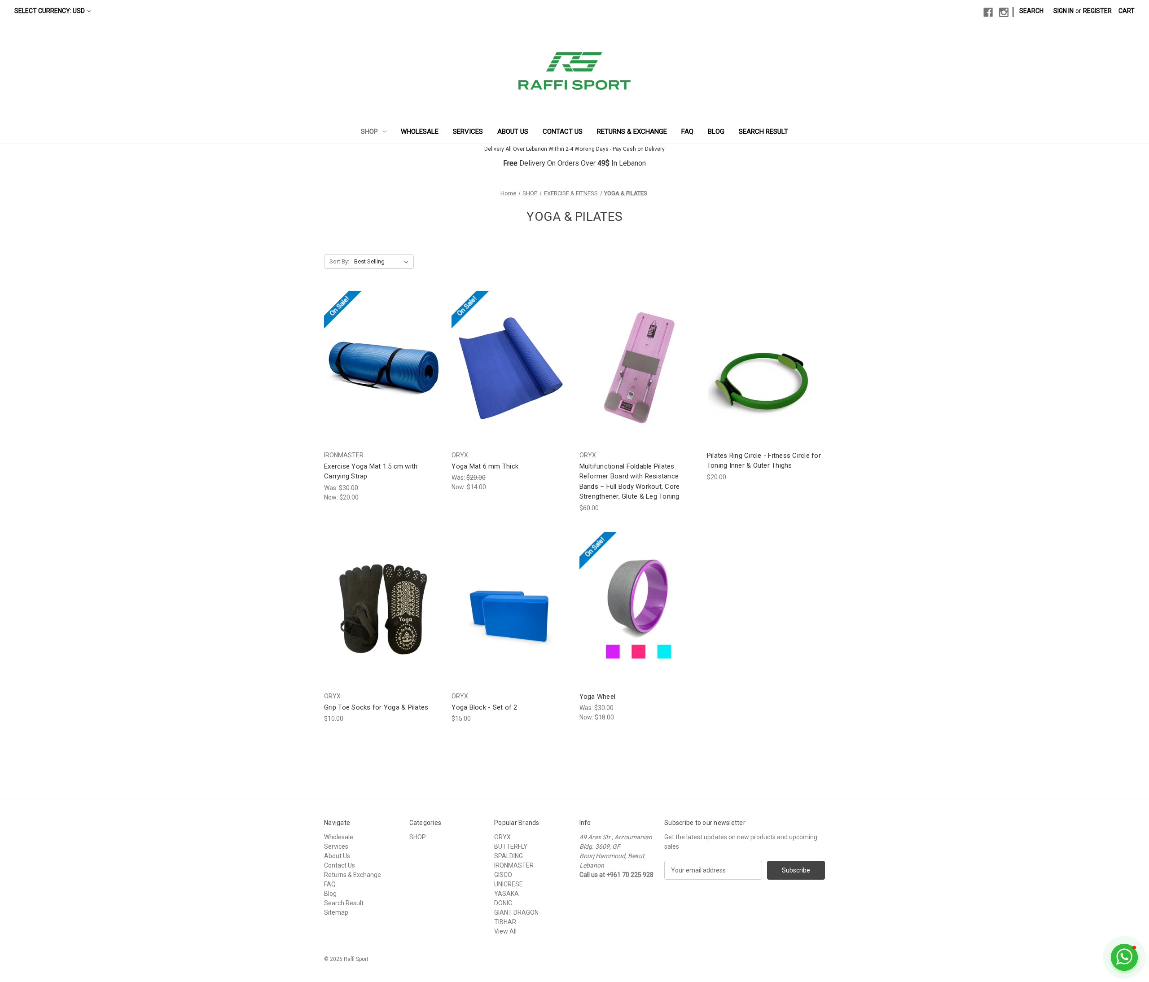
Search (1031, 10)
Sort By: (339, 261)
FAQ (687, 131)
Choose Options (383, 376)
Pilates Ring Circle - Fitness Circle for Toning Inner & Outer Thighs (764, 461)
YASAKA (506, 893)
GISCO (503, 874)
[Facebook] (988, 12)
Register (1097, 10)
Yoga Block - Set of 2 (484, 707)
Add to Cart (511, 617)
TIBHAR (505, 921)
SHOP (369, 131)
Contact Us (563, 131)
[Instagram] (1004, 12)
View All (505, 931)
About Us (512, 131)
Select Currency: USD (50, 10)
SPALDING (508, 855)
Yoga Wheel (597, 697)
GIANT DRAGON (516, 912)
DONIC (503, 903)
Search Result (763, 131)
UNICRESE (508, 884)
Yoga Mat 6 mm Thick (485, 466)
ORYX (502, 837)
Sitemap (336, 912)
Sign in (1063, 10)
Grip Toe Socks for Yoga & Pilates (376, 707)
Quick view (376, 360)
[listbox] (383, 261)
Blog (716, 131)
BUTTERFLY (510, 846)
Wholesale (420, 131)
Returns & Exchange (632, 131)
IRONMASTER (514, 865)
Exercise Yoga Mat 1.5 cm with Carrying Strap (370, 471)
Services (468, 131)
